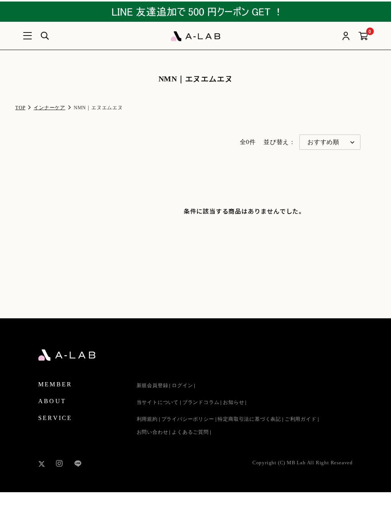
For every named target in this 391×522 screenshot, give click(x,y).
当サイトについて (158, 402)
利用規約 (147, 419)
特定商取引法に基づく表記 (249, 419)
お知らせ (233, 402)
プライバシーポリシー (188, 419)
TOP (20, 107)
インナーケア (49, 107)
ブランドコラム (201, 402)
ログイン (182, 385)
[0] (363, 36)
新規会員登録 (152, 385)
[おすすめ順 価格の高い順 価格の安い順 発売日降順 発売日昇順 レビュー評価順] (329, 142)
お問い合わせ (152, 432)
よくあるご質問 (190, 432)
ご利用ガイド (301, 419)
